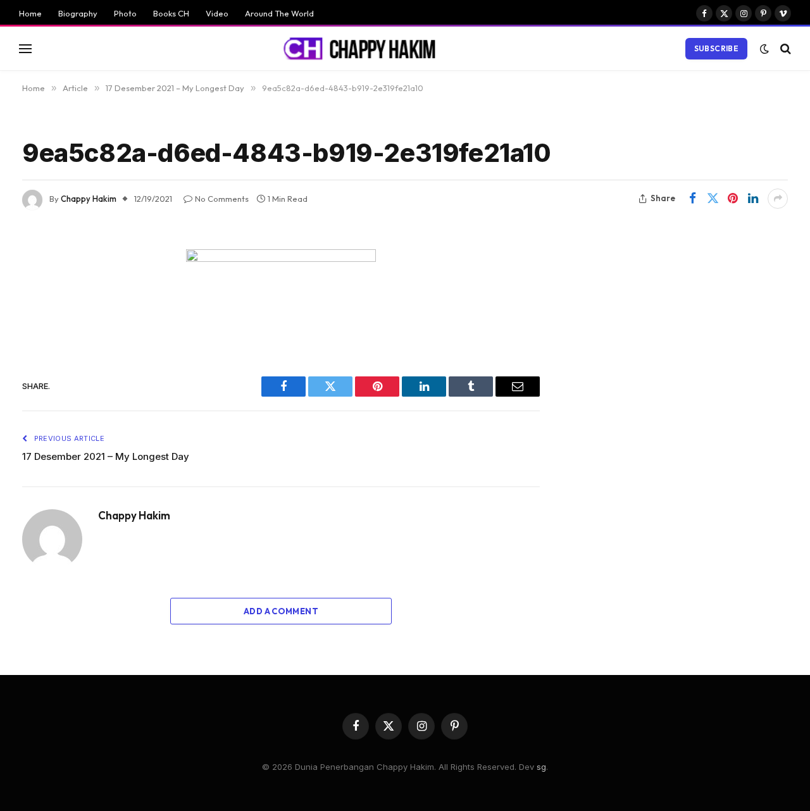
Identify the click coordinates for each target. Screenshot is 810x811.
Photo (125, 13)
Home (30, 13)
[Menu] (25, 48)
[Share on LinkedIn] (753, 199)
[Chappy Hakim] (365, 49)
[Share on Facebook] (692, 199)
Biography (77, 13)
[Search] (784, 48)
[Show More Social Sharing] (778, 199)
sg (541, 767)
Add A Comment (281, 611)
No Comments (222, 199)
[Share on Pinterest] (732, 199)
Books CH (171, 13)
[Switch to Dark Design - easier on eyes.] (764, 49)
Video (217, 13)
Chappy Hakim (88, 199)
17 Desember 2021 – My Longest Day (105, 456)
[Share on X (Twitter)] (712, 199)
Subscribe (716, 48)
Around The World (279, 13)
